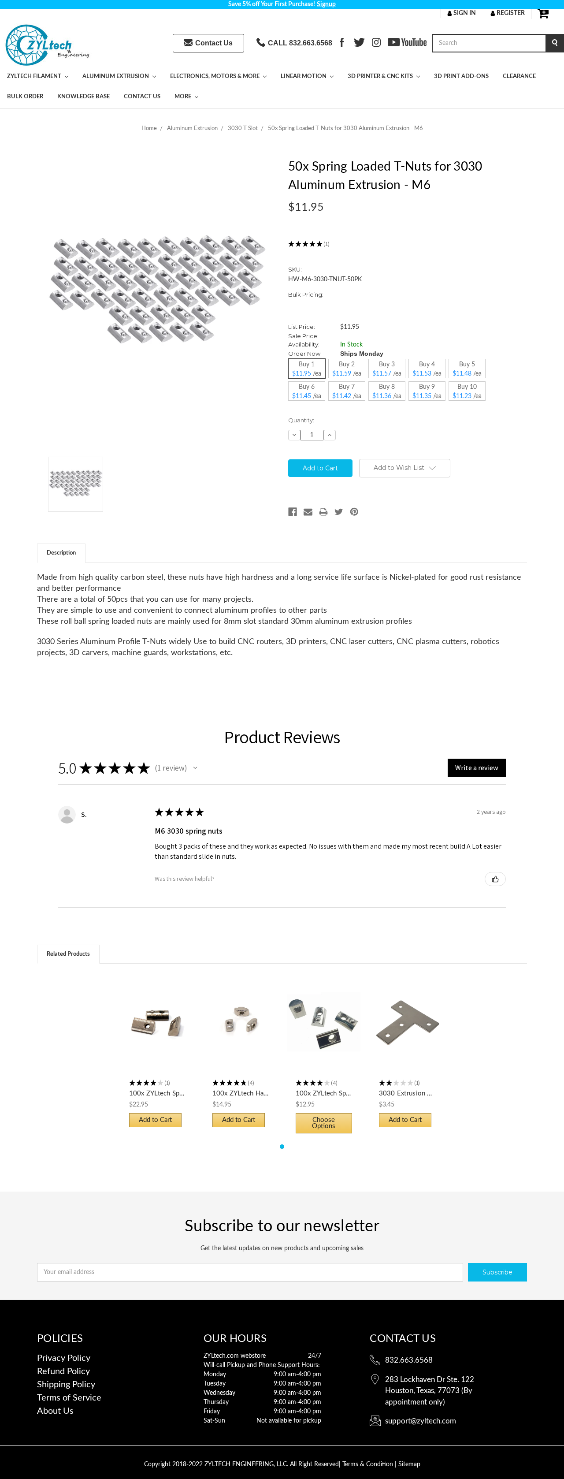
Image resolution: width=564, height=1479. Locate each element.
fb (341, 43)
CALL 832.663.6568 (300, 43)
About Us (55, 1411)
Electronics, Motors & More (215, 76)
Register (510, 13)
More (183, 97)
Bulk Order (25, 97)
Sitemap (409, 1464)
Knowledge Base (83, 97)
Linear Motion (304, 76)
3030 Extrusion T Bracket (417, 1093)
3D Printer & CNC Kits (381, 76)
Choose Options (324, 1029)
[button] (195, 768)
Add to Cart (157, 1029)
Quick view (157, 1014)
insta (376, 43)
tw (357, 43)
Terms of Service (69, 1397)
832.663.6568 (409, 1360)
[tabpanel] (157, 1054)
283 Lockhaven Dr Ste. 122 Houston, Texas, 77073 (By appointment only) (429, 1391)
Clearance (519, 76)
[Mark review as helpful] (495, 879)
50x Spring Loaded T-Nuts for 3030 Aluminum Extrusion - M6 (345, 128)
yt (391, 43)
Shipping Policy (66, 1384)
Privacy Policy (63, 1358)
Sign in (464, 13)
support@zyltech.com (420, 1421)
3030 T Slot (243, 128)
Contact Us (214, 43)
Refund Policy (63, 1371)
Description (61, 553)
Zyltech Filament (35, 76)
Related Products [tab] (68, 954)
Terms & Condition (368, 1464)
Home (149, 128)
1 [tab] (282, 1146)
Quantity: (301, 420)
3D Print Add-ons (461, 76)
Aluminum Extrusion (116, 76)
